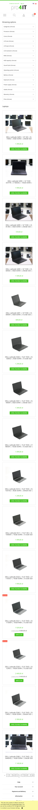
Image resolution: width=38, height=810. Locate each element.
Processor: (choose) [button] (9, 31)
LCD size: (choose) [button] (8, 41)
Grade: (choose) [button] (8, 89)
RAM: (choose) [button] (8, 55)
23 (33, 775)
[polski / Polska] (35, 3)
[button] (5, 15)
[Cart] (33, 15)
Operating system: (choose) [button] (11, 70)
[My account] (23, 15)
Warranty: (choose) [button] (9, 94)
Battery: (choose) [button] (8, 75)
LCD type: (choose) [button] (9, 46)
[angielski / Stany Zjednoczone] (33, 3)
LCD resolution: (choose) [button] (10, 51)
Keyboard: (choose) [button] (9, 80)
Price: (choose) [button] (8, 99)
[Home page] (19, 7)
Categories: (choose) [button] (9, 26)
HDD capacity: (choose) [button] (10, 60)
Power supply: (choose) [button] (10, 84)
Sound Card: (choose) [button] (9, 65)
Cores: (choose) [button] (8, 36)
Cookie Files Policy (17, 804)
